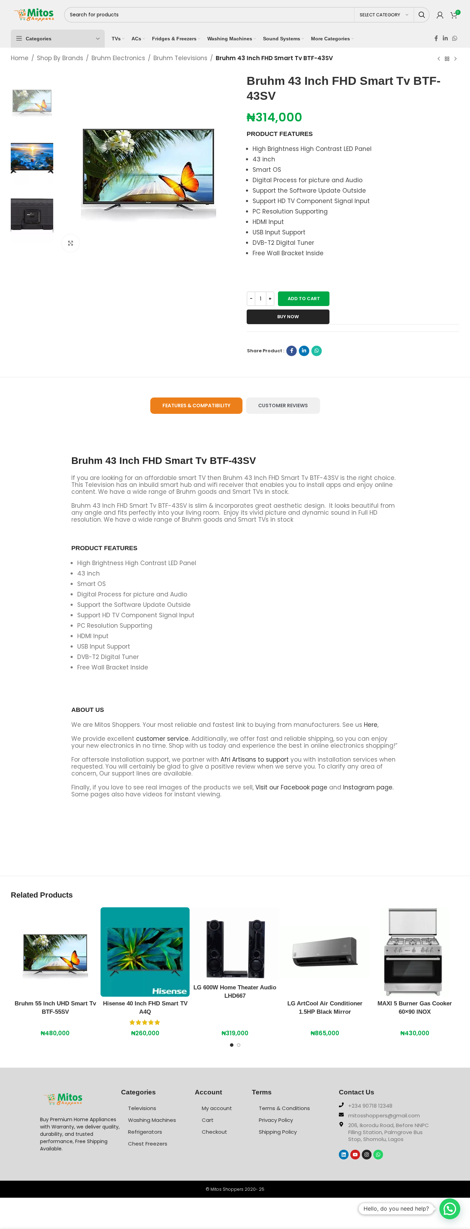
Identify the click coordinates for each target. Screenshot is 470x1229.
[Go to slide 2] (238, 1046)
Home (20, 58)
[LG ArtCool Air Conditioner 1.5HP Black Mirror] (324, 951)
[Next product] (455, 59)
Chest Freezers (147, 1143)
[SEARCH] (422, 15)
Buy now (288, 316)
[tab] (196, 405)
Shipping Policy (278, 1131)
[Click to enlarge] (70, 243)
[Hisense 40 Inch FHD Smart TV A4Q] (145, 951)
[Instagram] (367, 1154)
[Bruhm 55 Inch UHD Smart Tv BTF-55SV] (55, 951)
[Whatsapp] (378, 1154)
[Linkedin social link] (445, 38)
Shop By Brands (60, 58)
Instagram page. (368, 787)
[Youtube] (355, 1154)
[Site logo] (34, 14)
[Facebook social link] (436, 38)
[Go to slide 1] (231, 1046)
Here (370, 725)
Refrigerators (145, 1131)
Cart (208, 1120)
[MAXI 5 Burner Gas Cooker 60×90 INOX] (414, 951)
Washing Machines (152, 1120)
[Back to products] (447, 59)
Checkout (214, 1131)
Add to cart (304, 298)
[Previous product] (439, 59)
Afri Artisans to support (255, 759)
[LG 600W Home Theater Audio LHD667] (234, 943)
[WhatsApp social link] (454, 38)
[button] (449, 1208)
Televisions (142, 1108)
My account (217, 1108)
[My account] (440, 15)
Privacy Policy (276, 1120)
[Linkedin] (344, 1154)
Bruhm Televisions (180, 58)
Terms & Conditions (284, 1108)
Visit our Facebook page (291, 787)
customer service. (163, 738)
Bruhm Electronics (118, 58)
